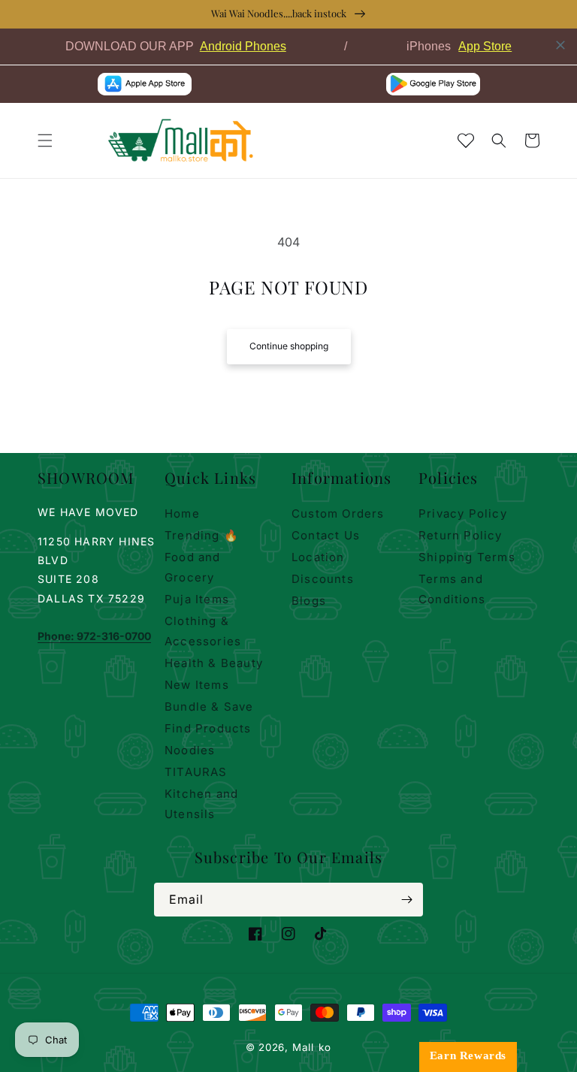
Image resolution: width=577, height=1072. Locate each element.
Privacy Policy (462, 513)
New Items (197, 685)
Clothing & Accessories (203, 631)
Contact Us (326, 535)
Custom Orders (338, 513)
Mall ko (311, 1047)
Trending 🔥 (202, 535)
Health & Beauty (214, 663)
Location (318, 557)
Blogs (309, 600)
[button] (45, 140)
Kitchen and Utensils (201, 804)
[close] (560, 45)
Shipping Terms (466, 557)
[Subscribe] (406, 899)
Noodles (190, 750)
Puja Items (197, 599)
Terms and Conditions (451, 589)
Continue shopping (288, 346)
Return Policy (460, 535)
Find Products (208, 728)
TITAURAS (196, 772)
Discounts (323, 579)
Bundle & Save (209, 706)
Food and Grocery (193, 567)
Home (182, 513)
